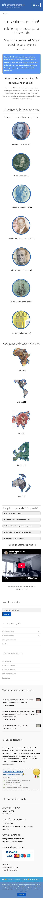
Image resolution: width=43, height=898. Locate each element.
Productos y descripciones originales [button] (19, 526)
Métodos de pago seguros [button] (15, 538)
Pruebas (5, 644)
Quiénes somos (7, 661)
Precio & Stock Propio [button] (14, 513)
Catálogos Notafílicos (9, 640)
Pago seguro (6, 678)
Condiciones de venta (9, 870)
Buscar (6, 614)
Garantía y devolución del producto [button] (18, 532)
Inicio (6, 14)
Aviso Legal (6, 864)
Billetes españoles (8, 631)
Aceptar (21, 894)
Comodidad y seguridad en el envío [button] (18, 520)
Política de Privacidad (10, 867)
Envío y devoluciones (9, 669)
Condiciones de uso (8, 665)
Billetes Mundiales (8, 636)
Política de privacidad (9, 674)
